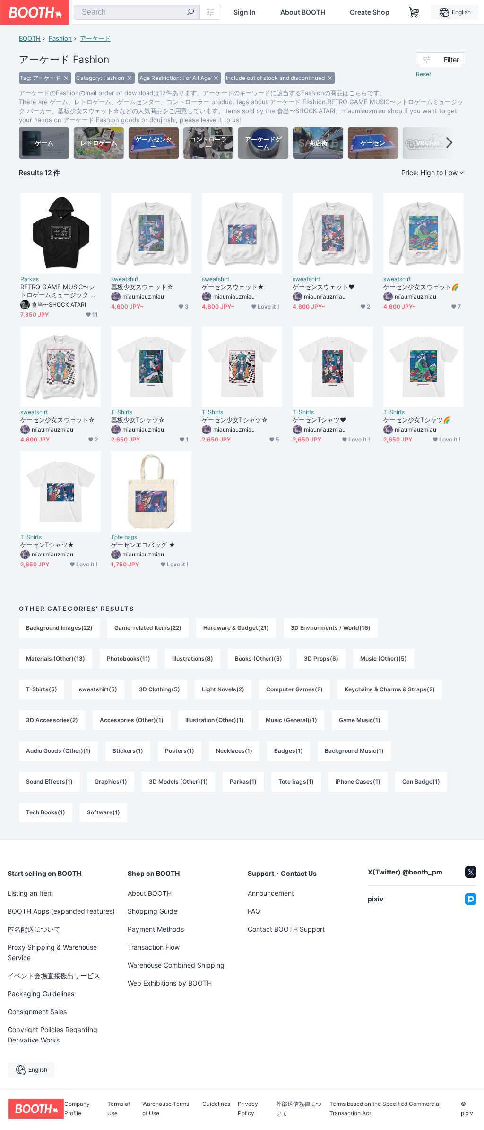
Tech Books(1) (45, 812)
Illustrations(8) (192, 658)
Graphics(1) (111, 781)
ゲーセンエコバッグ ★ (143, 544)
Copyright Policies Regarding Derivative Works (52, 1034)
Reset (423, 74)
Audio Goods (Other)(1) (58, 750)
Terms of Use (118, 1108)
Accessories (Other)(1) (132, 720)
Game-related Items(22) (148, 627)
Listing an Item (30, 893)
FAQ (254, 911)
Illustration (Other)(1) (214, 720)
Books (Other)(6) (258, 658)
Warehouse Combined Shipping (176, 965)
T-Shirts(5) (41, 689)
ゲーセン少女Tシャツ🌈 (416, 420)
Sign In (244, 12)
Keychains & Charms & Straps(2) (390, 689)
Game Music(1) (359, 720)
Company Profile (77, 1108)
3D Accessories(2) (52, 720)
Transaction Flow (154, 947)
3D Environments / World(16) (331, 627)
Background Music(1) (354, 750)
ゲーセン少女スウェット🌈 (421, 287)
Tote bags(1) (296, 781)
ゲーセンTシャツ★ (47, 544)
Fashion (60, 38)
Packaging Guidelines (41, 993)
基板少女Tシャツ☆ (138, 420)
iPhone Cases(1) (358, 781)
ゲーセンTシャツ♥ (319, 420)
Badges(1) (288, 750)
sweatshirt (124, 279)
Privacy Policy (248, 1108)
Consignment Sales (37, 1011)
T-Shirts (121, 412)
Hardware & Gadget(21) (236, 627)
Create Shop (369, 12)
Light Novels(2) (223, 689)
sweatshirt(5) (98, 689)
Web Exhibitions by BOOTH (170, 983)
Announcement (271, 893)
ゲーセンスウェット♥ (323, 287)
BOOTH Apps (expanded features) (61, 911)
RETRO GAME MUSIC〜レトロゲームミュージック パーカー (58, 291)
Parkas (29, 279)
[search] (190, 12)
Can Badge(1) (421, 781)
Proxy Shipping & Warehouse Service (52, 952)
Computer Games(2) (294, 689)
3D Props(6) (321, 658)
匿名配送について (34, 929)
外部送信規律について (298, 1108)
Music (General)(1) (291, 720)
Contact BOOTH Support (286, 929)
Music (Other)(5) (383, 658)
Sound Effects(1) (49, 781)
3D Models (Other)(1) (178, 781)
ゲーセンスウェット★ (233, 287)
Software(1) (103, 812)
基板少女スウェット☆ (142, 287)
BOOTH (30, 38)
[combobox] (137, 12)
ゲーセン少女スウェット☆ (57, 420)
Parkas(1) (243, 781)
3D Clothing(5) (159, 689)
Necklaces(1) (234, 750)
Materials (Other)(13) (55, 658)
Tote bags (124, 537)
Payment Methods (156, 929)
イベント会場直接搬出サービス (54, 975)
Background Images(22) (59, 627)
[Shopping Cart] (414, 12)
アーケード (95, 38)
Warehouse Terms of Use (165, 1108)
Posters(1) (179, 750)
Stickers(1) (127, 750)
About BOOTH (302, 12)
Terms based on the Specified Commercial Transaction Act (385, 1108)
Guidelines (216, 1104)
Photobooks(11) (128, 658)
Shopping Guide (152, 911)
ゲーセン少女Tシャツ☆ (235, 420)
